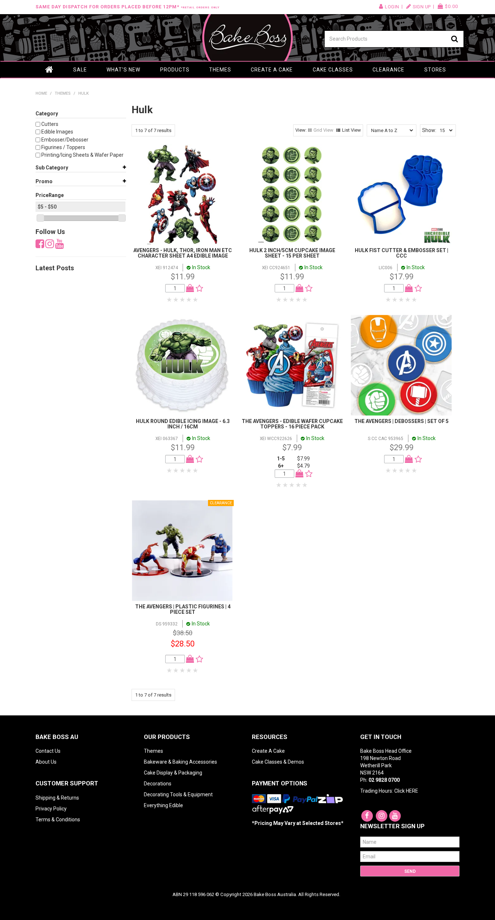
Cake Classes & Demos (278, 762)
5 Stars (195, 299)
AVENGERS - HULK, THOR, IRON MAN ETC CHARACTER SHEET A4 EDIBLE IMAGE (182, 253)
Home (49, 70)
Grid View (323, 130)
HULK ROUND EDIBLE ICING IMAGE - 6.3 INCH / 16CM (183, 424)
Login (392, 6)
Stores (435, 70)
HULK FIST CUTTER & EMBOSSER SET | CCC (401, 253)
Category (47, 113)
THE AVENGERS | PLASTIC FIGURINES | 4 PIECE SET (182, 609)
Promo (44, 181)
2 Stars (176, 299)
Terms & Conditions (58, 819)
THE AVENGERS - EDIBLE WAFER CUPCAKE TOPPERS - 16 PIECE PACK (292, 424)
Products (175, 70)
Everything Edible (163, 805)
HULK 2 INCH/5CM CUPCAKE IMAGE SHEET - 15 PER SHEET (292, 253)
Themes (220, 70)
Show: (429, 130)
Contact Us (48, 751)
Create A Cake (268, 751)
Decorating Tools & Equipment (178, 794)
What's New (123, 70)
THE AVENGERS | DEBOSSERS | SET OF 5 (401, 421)
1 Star (169, 299)
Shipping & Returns (57, 798)
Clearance (388, 70)
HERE (412, 791)
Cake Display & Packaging (173, 773)
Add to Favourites (198, 288)
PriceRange (50, 195)
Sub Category (52, 168)
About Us (46, 762)
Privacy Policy (51, 809)
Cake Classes (333, 70)
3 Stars (182, 299)
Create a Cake (272, 70)
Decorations (157, 783)
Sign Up (422, 6)
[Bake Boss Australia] (247, 37)
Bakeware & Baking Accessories (180, 762)
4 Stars (189, 299)
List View (351, 130)
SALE (80, 70)
